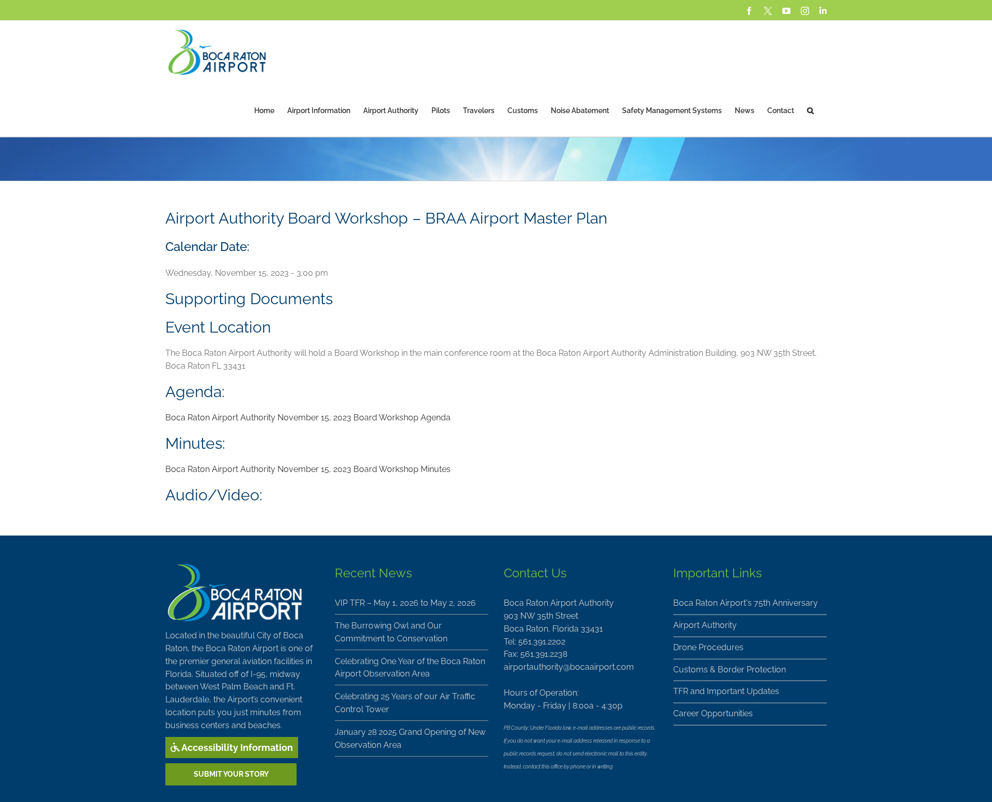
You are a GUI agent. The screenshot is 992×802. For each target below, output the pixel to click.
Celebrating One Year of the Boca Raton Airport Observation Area (410, 667)
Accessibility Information (236, 747)
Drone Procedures (708, 647)
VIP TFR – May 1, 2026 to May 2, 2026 (405, 603)
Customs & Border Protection (729, 669)
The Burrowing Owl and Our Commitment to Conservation (391, 632)
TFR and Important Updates (726, 691)
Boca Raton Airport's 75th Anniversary (745, 603)
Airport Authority (705, 625)
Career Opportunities (713, 713)
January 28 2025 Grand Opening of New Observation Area (410, 738)
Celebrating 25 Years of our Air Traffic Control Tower (405, 702)
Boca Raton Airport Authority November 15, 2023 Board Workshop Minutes (308, 469)
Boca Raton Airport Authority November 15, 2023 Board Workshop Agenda (308, 417)
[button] (810, 109)
